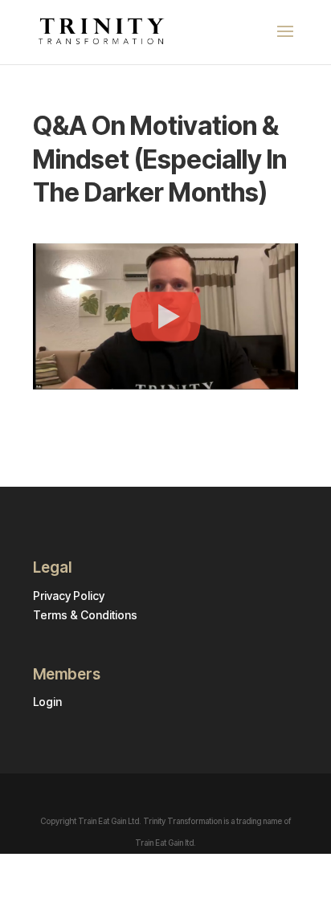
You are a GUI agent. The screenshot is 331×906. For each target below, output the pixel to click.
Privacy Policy (68, 595)
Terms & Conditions (85, 615)
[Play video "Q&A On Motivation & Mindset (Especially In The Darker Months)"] (165, 316)
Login (47, 701)
